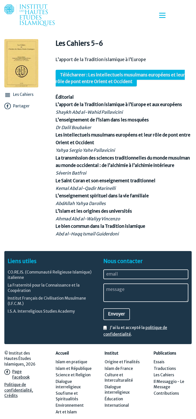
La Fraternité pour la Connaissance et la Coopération (44, 288)
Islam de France (119, 368)
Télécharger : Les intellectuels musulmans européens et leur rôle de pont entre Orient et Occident (120, 78)
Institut (111, 353)
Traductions (165, 368)
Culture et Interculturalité (119, 377)
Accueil (62, 353)
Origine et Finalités (122, 361)
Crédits (11, 395)
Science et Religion (73, 374)
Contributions (166, 393)
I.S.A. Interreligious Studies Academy (41, 311)
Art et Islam (66, 412)
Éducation (114, 399)
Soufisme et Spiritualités (67, 396)
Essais (159, 361)
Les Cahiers (164, 374)
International (117, 405)
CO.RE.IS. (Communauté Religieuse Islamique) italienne (50, 275)
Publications (165, 353)
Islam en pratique (71, 361)
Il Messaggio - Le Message (169, 384)
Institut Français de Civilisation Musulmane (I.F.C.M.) (47, 301)
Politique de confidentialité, (18, 387)
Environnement (70, 405)
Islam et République (74, 368)
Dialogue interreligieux (68, 384)
